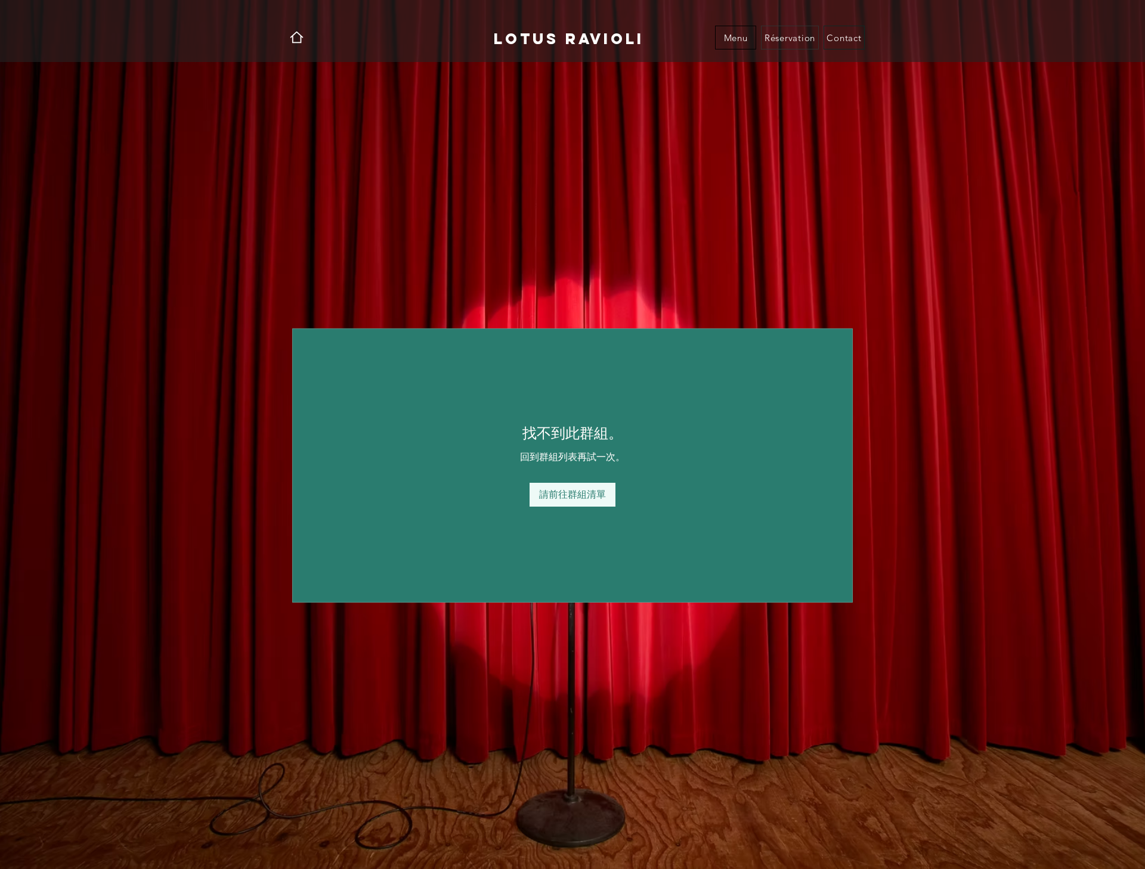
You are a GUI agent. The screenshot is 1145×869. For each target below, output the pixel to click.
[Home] (297, 37)
